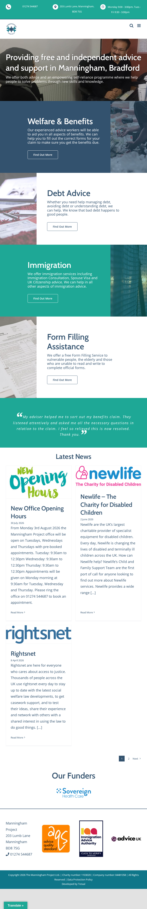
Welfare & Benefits (60, 121)
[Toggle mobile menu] (139, 26)
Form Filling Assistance (68, 341)
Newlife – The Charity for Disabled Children (106, 504)
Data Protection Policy (80, 879)
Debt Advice (68, 193)
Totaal (81, 884)
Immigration (49, 265)
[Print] (56, 825)
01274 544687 (30, 6)
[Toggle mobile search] (131, 26)
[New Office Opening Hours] (38, 482)
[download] (126, 836)
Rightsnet (23, 653)
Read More (17, 612)
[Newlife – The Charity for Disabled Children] (108, 476)
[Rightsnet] (38, 634)
